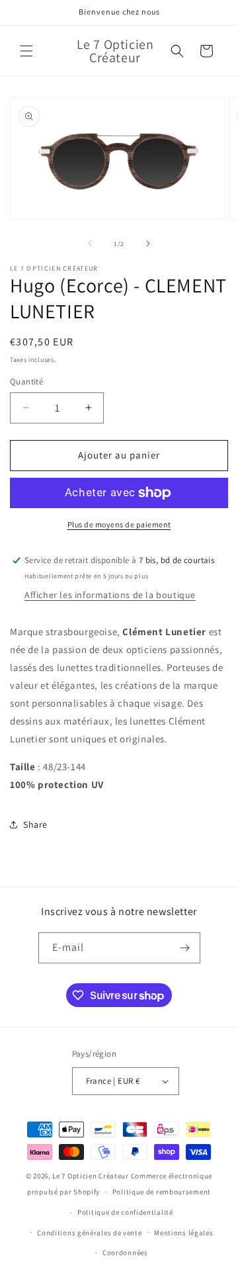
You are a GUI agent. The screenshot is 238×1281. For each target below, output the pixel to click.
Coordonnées (125, 1252)
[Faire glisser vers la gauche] (89, 243)
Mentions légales (183, 1232)
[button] (26, 51)
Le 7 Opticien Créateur (90, 1175)
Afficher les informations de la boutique (110, 595)
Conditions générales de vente (89, 1232)
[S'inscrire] (185, 947)
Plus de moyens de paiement (119, 524)
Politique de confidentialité (125, 1212)
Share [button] (35, 824)
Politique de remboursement (161, 1191)
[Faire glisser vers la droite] (148, 243)
